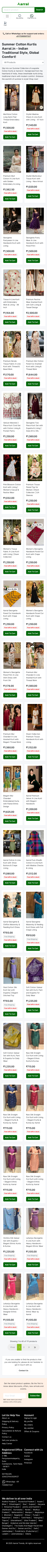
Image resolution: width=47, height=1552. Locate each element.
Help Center (7, 1443)
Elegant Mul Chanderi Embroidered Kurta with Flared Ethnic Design (11, 801)
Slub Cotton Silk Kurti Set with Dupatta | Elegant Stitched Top (10, 991)
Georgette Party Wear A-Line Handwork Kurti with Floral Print (34, 242)
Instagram (28, 1459)
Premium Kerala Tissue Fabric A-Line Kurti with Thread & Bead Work (12, 365)
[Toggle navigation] (7, 16)
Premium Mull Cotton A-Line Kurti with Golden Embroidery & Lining (11, 180)
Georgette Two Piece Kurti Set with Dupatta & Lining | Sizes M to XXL (34, 427)
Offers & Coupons (31, 1431)
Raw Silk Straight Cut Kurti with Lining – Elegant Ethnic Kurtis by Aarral (11, 1180)
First (13, 1347)
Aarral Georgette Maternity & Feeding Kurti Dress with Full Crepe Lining (34, 926)
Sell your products (9, 1440)
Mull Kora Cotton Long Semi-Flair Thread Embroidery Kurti (11, 118)
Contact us (6, 1437)
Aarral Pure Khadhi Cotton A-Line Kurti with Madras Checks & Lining (34, 864)
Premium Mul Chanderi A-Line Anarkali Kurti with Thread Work (34, 676)
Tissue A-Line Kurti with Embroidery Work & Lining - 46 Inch (11, 303)
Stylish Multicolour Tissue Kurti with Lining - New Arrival (34, 178)
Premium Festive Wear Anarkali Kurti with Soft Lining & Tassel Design (34, 303)
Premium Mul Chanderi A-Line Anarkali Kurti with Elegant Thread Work (12, 738)
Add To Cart (10, 137)
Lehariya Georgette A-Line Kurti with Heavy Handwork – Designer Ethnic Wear (11, 1309)
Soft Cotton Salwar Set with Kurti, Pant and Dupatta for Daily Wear (34, 991)
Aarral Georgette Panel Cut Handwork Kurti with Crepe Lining (12, 614)
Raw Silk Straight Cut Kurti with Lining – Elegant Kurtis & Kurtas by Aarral (11, 1119)
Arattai (27, 1456)
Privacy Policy (8, 1427)
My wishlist (29, 1428)
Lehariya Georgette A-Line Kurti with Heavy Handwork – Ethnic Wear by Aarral (34, 1309)
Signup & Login (30, 1418)
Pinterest (28, 1463)
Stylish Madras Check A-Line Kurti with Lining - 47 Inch (35, 117)
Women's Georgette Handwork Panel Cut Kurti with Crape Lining (35, 553)
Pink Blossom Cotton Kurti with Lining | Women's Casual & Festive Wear (12, 488)
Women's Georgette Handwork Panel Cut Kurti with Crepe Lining (35, 614)
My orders (28, 1425)
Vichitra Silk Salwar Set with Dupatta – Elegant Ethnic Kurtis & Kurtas (12, 1242)
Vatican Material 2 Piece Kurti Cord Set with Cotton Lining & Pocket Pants (12, 427)
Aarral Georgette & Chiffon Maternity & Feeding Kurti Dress (11, 924)
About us (6, 1418)
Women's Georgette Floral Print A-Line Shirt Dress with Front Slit (11, 676)
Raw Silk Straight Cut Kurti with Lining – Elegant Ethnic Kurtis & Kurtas (34, 1057)
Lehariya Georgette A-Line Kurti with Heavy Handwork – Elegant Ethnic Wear (34, 1242)
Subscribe (35, 1395)
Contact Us (23, 1370)
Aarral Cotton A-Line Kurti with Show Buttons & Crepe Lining (12, 864)
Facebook (28, 1453)
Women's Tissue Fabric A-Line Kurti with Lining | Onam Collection (11, 553)
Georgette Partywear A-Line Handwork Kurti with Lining (11, 242)
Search (39, 9)
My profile (28, 1421)
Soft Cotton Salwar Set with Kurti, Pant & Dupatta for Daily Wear (11, 1057)
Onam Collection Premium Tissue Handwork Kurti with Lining (34, 738)
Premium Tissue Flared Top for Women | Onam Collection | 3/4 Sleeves (33, 489)
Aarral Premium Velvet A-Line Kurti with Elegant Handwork (34, 800)
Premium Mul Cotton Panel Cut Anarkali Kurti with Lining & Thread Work (35, 365)
